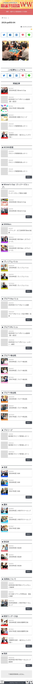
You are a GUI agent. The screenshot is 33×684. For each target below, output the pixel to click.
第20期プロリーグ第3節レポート (18, 454)
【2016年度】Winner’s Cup (17, 90)
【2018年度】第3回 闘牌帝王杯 (18, 622)
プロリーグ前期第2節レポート (18, 153)
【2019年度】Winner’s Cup (17, 211)
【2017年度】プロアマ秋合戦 (17, 416)
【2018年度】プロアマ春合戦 (17, 370)
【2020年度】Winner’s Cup (17, 202)
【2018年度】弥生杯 (14, 565)
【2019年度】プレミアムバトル (18, 267)
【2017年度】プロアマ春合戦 (17, 379)
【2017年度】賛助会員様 (16, 108)
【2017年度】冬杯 (14, 491)
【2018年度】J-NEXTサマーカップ (19, 519)
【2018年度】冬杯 (14, 482)
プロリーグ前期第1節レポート (18, 162)
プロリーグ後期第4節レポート (18, 126)
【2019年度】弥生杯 (14, 557)
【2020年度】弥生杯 (14, 548)
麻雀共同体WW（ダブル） (17, 674)
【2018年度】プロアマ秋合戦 (17, 408)
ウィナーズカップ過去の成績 (17, 193)
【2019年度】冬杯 (14, 473)
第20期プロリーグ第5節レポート (18, 436)
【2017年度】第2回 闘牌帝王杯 (18, 631)
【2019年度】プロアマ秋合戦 (17, 399)
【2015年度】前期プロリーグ (17, 117)
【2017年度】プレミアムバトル (18, 285)
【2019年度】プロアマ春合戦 (17, 361)
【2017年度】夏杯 (14, 528)
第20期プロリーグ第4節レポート (18, 445)
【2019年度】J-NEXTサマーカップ (19, 510)
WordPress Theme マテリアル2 (16, 682)
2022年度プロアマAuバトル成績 (18, 305)
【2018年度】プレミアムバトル (18, 276)
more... (28, 177)
